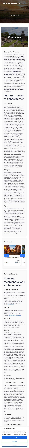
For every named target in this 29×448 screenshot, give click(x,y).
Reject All (14, 445)
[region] (14, 437)
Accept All (14, 437)
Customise (14, 441)
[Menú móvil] (25, 3)
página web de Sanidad (14, 315)
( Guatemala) (11, 304)
